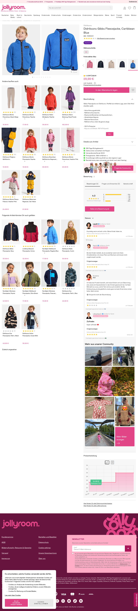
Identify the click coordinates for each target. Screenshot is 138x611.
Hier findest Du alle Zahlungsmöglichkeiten (98, 503)
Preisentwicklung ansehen (92, 85)
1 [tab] (33, 77)
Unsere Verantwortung (47, 553)
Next (77, 49)
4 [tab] (39, 77)
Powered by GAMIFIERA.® (92, 448)
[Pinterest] (81, 601)
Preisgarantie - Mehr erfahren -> (97, 156)
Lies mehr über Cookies (13, 595)
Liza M (95, 224)
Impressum (6, 558)
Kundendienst (136, 600)
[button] (129, 8)
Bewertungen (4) (92, 184)
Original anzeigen (92, 261)
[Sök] (110, 8)
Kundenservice (133, 1)
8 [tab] (48, 77)
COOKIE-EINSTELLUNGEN (41, 603)
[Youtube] (69, 601)
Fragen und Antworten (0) (111, 184)
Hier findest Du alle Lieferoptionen (95, 506)
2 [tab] (35, 77)
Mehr (109, 134)
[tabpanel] (21, 49)
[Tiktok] (75, 601)
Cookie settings (44, 548)
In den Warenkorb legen (106, 90)
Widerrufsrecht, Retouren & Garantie (16, 548)
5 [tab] (41, 77)
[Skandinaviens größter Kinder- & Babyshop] (13, 7)
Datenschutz (43, 542)
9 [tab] (50, 77)
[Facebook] (57, 601)
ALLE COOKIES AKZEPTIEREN (16, 602)
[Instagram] (63, 601)
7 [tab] (46, 77)
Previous (4, 49)
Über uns (41, 558)
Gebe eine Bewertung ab (99, 209)
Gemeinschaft (128, 184)
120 (86, 52)
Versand (5, 553)
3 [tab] (37, 77)
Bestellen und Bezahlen (47, 537)
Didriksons (88, 25)
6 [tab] (43, 77)
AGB (3, 542)
